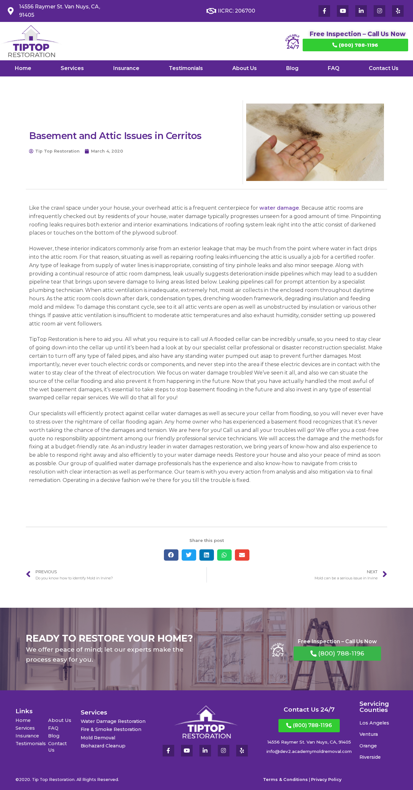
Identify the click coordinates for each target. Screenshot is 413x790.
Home (23, 68)
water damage (279, 208)
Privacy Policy (326, 779)
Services (72, 68)
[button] (171, 555)
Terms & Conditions (285, 779)
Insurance (126, 68)
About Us (244, 68)
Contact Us (383, 68)
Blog (292, 68)
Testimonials (186, 68)
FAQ (333, 68)
